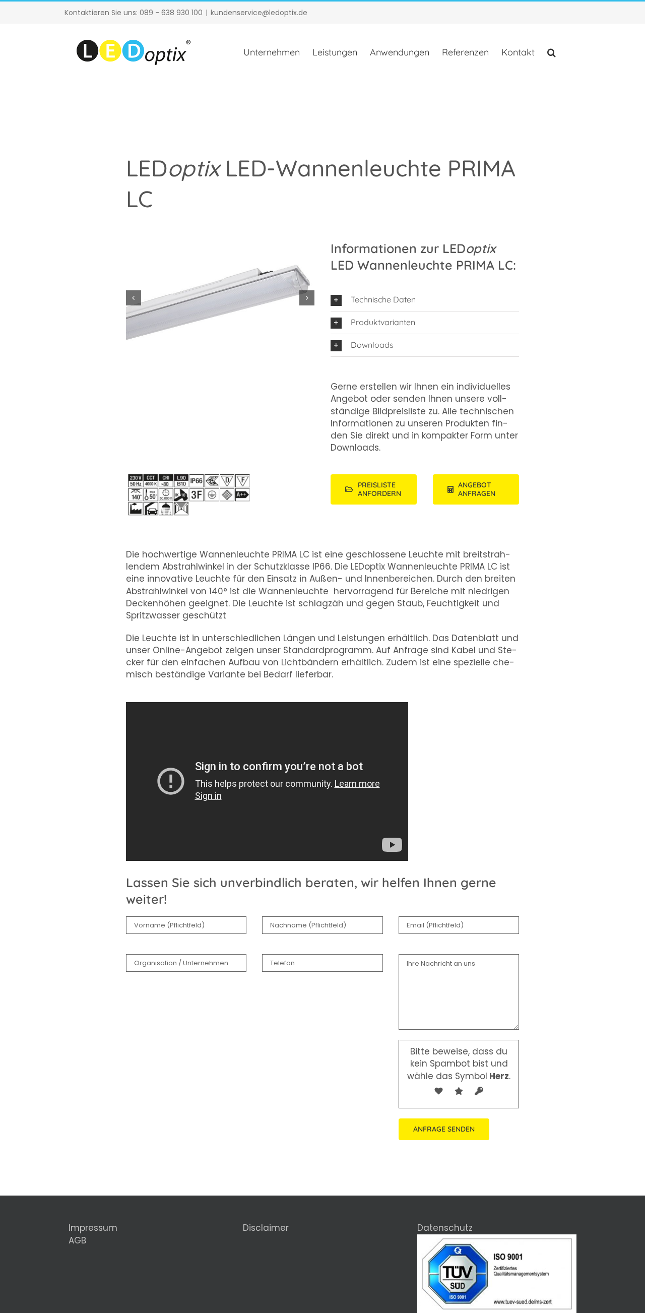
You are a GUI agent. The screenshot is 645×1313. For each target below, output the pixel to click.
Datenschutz (445, 1228)
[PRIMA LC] (220, 478)
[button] (551, 52)
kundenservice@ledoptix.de (259, 13)
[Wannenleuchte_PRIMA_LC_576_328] (220, 298)
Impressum (93, 1228)
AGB (77, 1240)
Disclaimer (266, 1228)
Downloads (355, 448)
